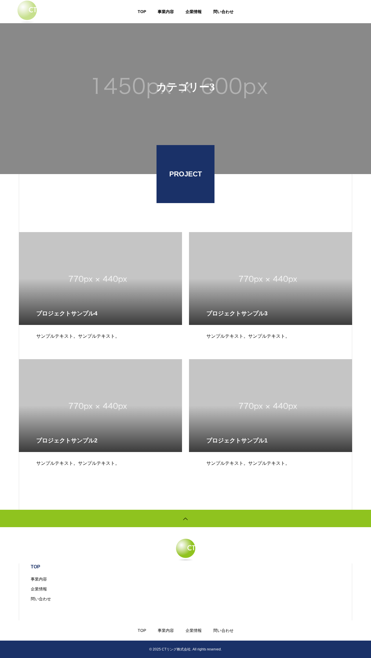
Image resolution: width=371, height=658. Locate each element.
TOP (142, 11)
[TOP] (185, 518)
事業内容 (166, 11)
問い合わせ (223, 11)
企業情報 (194, 11)
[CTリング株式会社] (27, 11)
